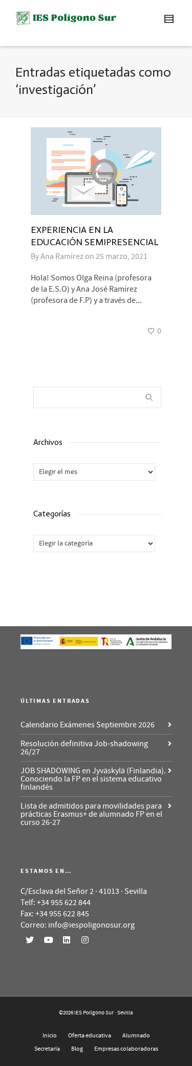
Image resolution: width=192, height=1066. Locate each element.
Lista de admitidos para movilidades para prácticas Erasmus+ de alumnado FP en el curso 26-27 (91, 814)
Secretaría (47, 1049)
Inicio (49, 1035)
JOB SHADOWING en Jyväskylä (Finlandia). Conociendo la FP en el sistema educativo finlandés (93, 779)
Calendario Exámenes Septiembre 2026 (87, 725)
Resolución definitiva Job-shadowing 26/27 (84, 748)
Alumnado (136, 1035)
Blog (77, 1049)
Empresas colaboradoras (126, 1049)
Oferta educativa (89, 1035)
